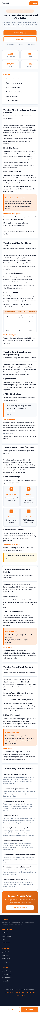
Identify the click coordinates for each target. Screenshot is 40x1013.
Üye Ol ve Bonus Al (20, 908)
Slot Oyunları (6, 958)
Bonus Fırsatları (6, 936)
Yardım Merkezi (6, 971)
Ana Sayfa (5, 933)
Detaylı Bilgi (20, 39)
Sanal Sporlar (6, 962)
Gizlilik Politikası (6, 974)
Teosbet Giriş (9, 992)
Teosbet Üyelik (30, 992)
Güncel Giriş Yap (20, 33)
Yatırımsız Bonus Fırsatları (15, 79)
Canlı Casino (5, 955)
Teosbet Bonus (20, 995)
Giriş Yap (33, 3)
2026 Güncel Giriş (12, 100)
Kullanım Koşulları (7, 977)
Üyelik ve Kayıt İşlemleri (14, 83)
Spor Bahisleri (6, 952)
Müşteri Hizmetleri (12, 96)
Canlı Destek (6, 943)
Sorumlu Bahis (6, 981)
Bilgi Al (10, 1009)
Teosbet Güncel (19, 992)
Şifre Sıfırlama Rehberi (13, 87)
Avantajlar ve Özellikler (14, 92)
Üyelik (4, 939)
